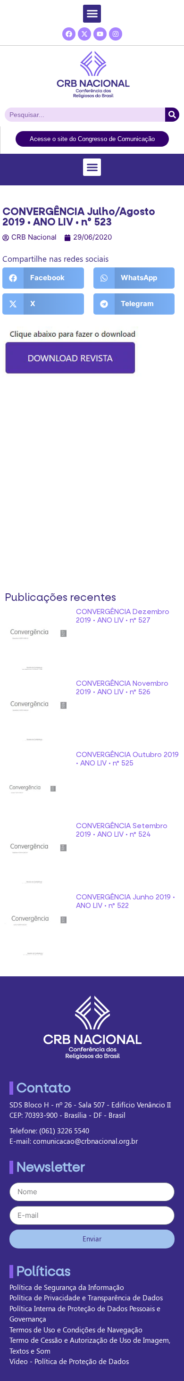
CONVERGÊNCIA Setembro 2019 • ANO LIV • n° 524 (121, 830)
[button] (92, 14)
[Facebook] (68, 34)
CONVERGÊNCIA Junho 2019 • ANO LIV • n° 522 (125, 901)
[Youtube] (100, 34)
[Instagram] (115, 34)
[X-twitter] (84, 34)
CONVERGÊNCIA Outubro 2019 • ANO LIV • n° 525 (127, 759)
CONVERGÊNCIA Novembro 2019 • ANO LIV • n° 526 (122, 688)
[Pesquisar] (172, 115)
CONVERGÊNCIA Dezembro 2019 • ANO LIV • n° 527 (122, 616)
